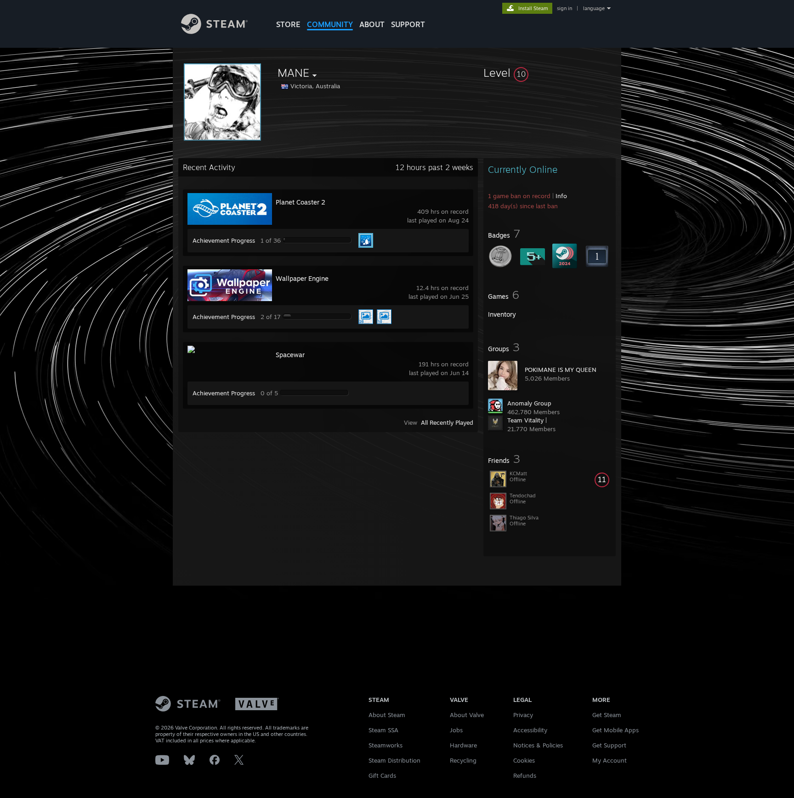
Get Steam (606, 714)
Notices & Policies (538, 745)
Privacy (523, 714)
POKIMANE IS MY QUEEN (560, 369)
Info (561, 196)
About (372, 24)
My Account (609, 760)
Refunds (524, 775)
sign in (564, 8)
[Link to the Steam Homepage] (214, 31)
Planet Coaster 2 (300, 202)
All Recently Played (447, 422)
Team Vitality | (527, 420)
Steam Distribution (394, 760)
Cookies (524, 760)
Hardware (463, 745)
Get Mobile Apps (615, 730)
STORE (288, 24)
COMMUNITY (330, 24)
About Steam (387, 714)
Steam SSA (383, 730)
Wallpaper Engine (302, 278)
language (594, 8)
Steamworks (386, 745)
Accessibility (530, 730)
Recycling (463, 760)
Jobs (456, 730)
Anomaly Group (529, 403)
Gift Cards (382, 775)
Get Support (609, 745)
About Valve (467, 714)
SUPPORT (408, 24)
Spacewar (290, 355)
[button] (549, 72)
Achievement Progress (224, 240)
